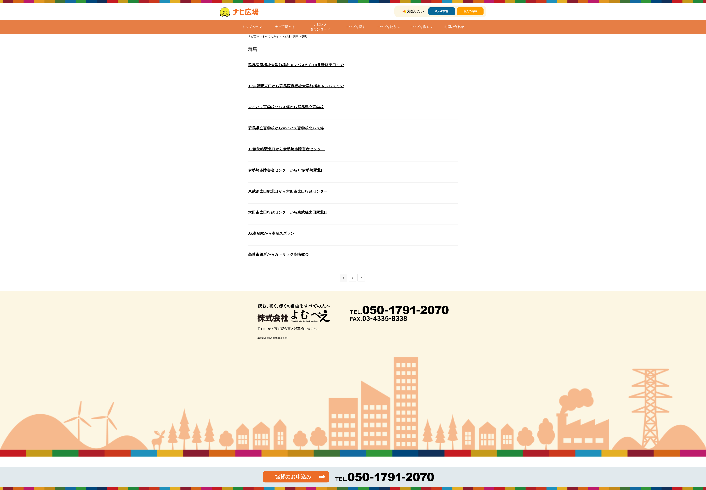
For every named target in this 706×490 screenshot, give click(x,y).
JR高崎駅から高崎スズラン (271, 233)
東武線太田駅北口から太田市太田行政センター (288, 191)
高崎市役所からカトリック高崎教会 (278, 254)
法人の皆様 (442, 11)
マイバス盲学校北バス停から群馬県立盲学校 (286, 107)
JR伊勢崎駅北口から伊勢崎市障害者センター (286, 149)
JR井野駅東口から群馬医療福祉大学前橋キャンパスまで (296, 86)
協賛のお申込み (293, 477)
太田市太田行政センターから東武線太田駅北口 (288, 212)
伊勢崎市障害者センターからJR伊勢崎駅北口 (286, 170)
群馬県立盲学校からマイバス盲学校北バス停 (286, 128)
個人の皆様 (470, 11)
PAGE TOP (687, 472)
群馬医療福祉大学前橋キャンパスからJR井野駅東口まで (296, 65)
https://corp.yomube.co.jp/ (272, 337)
